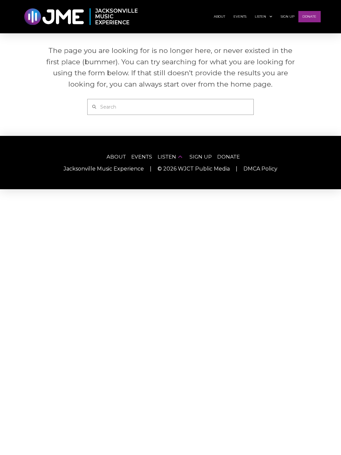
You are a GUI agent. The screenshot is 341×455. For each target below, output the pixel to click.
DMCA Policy (260, 169)
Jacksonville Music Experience (104, 169)
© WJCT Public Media (194, 169)
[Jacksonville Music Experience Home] (53, 17)
